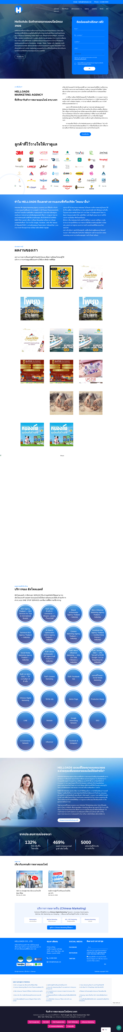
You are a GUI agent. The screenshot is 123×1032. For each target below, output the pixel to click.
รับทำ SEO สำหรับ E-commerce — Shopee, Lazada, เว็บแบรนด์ (49, 613)
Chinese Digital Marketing (25, 699)
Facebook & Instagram (73, 742)
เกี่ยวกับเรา (27, 971)
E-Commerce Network (25, 742)
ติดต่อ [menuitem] (101, 9)
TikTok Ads (49, 699)
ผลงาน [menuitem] (87, 9)
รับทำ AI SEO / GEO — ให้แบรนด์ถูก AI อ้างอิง (25, 677)
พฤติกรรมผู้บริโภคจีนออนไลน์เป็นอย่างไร (57, 985)
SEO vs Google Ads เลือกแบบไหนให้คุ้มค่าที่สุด (25, 985)
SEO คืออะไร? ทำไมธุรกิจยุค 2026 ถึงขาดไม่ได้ (91, 987)
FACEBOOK (73, 947)
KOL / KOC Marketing (71, 920)
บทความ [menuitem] (94, 9)
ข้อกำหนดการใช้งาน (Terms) (98, 953)
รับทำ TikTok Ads (73, 1022)
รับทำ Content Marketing (49, 678)
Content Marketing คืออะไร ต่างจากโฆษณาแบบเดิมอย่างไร (29, 987)
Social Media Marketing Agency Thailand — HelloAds (25, 656)
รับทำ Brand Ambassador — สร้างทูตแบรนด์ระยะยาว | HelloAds (49, 656)
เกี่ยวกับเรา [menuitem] (65, 9)
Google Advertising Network (73, 720)
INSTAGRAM (73, 953)
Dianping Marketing (90, 920)
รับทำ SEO (46, 1022)
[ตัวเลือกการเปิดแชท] (118, 1027)
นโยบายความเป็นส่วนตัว (80, 59)
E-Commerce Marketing (56, 1026)
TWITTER (72, 958)
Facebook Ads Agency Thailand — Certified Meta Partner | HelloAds (97, 635)
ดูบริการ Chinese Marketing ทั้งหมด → (61, 927)
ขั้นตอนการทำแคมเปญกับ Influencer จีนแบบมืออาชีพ (93, 991)
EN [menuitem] (107, 9)
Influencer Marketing (88, 1022)
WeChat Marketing (52, 920)
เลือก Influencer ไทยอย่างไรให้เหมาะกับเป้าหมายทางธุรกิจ (28, 991)
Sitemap (33, 971)
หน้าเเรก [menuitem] (56, 9)
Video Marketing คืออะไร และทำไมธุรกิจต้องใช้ (92, 985)
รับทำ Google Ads (34, 1022)
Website (49, 720)
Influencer (49, 742)
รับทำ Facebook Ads (73, 678)
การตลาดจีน (70, 1026)
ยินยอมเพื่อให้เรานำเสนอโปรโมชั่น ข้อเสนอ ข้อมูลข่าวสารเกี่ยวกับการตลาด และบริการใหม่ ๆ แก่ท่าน (90, 63)
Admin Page (73, 699)
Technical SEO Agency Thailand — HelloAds (25, 635)
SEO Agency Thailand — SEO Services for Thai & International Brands (25, 613)
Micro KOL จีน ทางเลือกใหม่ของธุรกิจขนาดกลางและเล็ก (27, 995)
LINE (25, 720)
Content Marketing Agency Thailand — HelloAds (73, 635)
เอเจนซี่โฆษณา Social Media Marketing (97, 677)
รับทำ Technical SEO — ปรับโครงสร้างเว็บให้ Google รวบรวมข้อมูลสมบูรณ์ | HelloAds (98, 656)
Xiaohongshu (32, 920)
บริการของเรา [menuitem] (75, 9)
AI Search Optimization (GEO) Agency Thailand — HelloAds (49, 635)
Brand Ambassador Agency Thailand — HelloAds (73, 613)
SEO (97, 720)
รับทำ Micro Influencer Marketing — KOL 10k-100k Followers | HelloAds (73, 656)
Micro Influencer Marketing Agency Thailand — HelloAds (97, 613)
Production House (97, 699)
